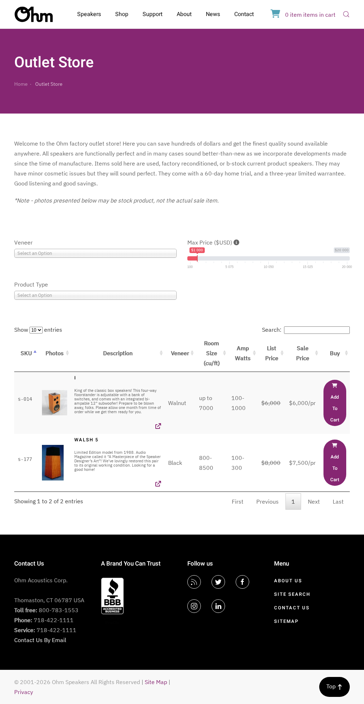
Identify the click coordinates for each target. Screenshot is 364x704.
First (237, 501)
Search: (272, 329)
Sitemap (286, 621)
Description (118, 353)
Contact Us (292, 607)
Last (338, 501)
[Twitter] (218, 582)
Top (331, 686)
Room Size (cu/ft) (212, 353)
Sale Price (302, 353)
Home (21, 84)
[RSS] (194, 582)
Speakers (89, 14)
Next (314, 501)
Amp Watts (243, 353)
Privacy (23, 691)
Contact (244, 14)
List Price (271, 353)
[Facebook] (242, 582)
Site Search (292, 594)
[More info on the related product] (158, 426)
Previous (267, 501)
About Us (288, 580)
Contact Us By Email (40, 639)
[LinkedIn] (218, 606)
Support (152, 14)
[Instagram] (194, 606)
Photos (55, 353)
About (184, 14)
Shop (121, 14)
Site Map (156, 681)
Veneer (23, 242)
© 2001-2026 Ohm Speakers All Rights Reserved (77, 681)
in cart (310, 14)
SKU (26, 353)
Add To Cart (334, 408)
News (213, 14)
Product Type (31, 284)
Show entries (38, 329)
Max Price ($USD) (210, 242)
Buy (335, 353)
